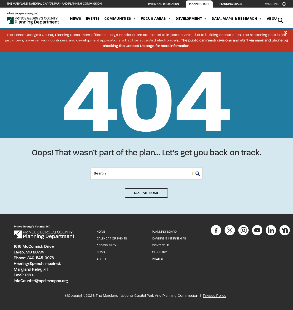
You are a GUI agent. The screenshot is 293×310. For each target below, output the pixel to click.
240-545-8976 (40, 258)
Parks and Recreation (163, 4)
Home (101, 231)
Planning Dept (199, 4)
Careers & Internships (169, 238)
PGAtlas (158, 259)
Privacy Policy (214, 296)
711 (45, 269)
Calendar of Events (112, 238)
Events (93, 19)
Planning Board (231, 4)
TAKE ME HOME (146, 193)
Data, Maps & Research (234, 19)
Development (189, 19)
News (75, 19)
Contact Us (161, 245)
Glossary (159, 252)
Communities (117, 19)
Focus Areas (153, 19)
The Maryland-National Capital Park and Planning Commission (54, 3)
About (273, 19)
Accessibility (106, 245)
